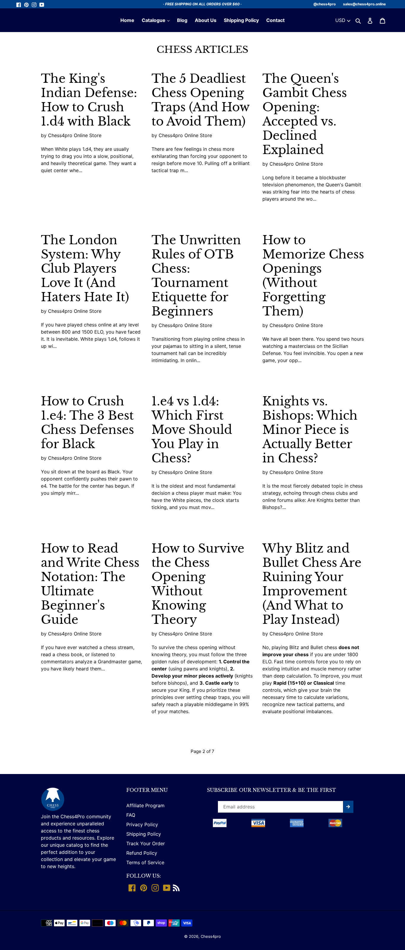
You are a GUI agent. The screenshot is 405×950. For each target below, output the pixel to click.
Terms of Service (145, 862)
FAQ (130, 815)
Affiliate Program (145, 805)
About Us (205, 20)
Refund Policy (141, 853)
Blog (182, 20)
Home (127, 20)
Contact (275, 20)
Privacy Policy (142, 824)
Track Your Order (145, 843)
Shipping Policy (241, 20)
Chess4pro (211, 936)
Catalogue (154, 20)
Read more (57, 183)
